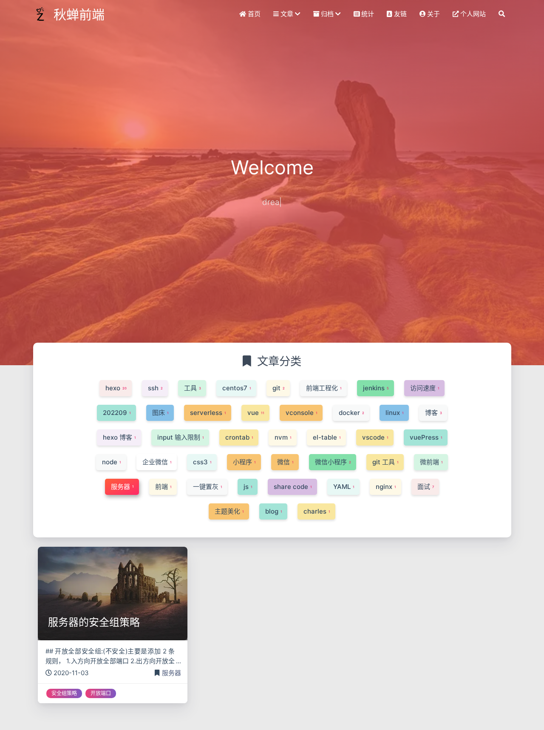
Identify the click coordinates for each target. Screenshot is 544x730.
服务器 (171, 673)
